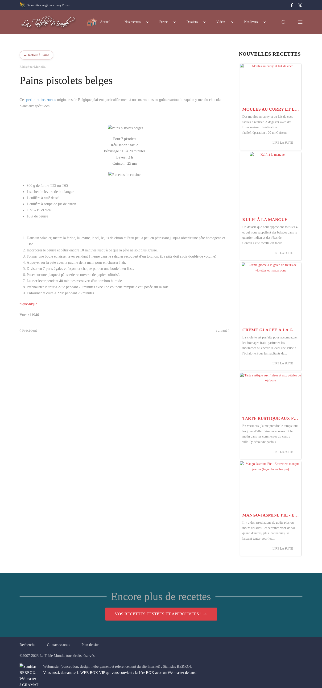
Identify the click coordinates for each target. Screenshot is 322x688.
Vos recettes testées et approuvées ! (158, 614)
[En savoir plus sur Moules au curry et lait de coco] (270, 84)
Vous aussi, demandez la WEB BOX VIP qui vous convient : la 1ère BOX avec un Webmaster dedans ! (120, 673)
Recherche (27, 645)
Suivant (221, 330)
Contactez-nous (58, 645)
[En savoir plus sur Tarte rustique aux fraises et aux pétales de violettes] (270, 393)
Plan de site (90, 645)
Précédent (29, 330)
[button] (283, 22)
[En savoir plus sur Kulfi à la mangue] (270, 183)
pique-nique (28, 304)
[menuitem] (98, 22)
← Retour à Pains (36, 55)
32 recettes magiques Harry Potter (48, 5)
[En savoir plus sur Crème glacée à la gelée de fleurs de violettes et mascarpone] (270, 294)
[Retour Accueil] (48, 22)
